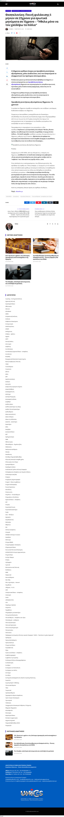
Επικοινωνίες (8, 492)
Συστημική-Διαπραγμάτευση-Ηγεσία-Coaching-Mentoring (20, 678)
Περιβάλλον (8, 610)
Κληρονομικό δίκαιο (10, 547)
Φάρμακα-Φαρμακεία (11, 708)
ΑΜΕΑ (7, 314)
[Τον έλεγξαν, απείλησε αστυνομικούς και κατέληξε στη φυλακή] (18, 272)
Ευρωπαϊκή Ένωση (10, 507)
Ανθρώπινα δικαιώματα (11, 321)
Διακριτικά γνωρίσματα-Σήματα (13, 386)
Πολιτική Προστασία (10, 625)
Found (1, 816)
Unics (11, 29)
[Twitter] (7, 72)
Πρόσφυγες (8, 637)
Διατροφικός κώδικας (10, 399)
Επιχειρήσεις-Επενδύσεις (12, 497)
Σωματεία (8, 680)
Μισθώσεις (8, 570)
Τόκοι (6, 688)
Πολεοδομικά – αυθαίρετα (12, 620)
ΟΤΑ (6, 602)
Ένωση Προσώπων (10, 487)
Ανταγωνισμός (9, 324)
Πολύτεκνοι (8, 632)
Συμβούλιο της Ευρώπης (11, 657)
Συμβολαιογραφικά (10, 655)
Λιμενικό (7, 565)
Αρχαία (7, 336)
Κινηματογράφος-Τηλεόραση (13, 545)
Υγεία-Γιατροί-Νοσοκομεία (12, 698)
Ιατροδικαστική (9, 519)
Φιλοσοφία (8, 713)
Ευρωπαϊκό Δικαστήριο (11, 509)
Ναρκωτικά (8, 575)
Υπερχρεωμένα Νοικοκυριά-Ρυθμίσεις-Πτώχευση (18, 705)
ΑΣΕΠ (6, 339)
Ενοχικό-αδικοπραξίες (11, 484)
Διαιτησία (8, 384)
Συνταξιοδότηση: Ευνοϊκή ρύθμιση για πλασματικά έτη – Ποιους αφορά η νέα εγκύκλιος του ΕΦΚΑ (46, 257)
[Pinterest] (7, 80)
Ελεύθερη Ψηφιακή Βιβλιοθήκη (13, 457)
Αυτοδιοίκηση (9, 349)
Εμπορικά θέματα (9, 464)
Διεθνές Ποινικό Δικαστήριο (12, 409)
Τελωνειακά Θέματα (10, 685)
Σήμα (6, 650)
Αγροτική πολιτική (10, 301)
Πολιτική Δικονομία (10, 622)
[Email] (7, 84)
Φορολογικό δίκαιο (10, 715)
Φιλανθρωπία (9, 710)
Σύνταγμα (8, 672)
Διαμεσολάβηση (9, 389)
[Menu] (6, 4)
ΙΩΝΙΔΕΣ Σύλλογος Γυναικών (12, 534)
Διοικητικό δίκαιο (9, 432)
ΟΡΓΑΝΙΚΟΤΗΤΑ (9, 600)
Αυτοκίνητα (8, 354)
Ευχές (7, 512)
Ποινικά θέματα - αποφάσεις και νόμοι (21, 10)
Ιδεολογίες (8, 522)
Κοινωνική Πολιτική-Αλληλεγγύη (14, 550)
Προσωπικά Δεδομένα (11, 640)
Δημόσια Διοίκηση (10, 379)
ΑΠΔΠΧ (7, 329)
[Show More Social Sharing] (20, 33)
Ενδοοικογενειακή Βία (11, 474)
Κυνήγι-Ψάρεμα (9, 557)
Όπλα (6, 597)
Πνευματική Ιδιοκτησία (11, 615)
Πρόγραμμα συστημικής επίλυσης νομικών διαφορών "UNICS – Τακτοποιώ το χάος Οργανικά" (29, 635)
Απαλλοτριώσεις (9, 326)
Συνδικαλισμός (9, 662)
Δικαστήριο (8, 424)
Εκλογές (7, 452)
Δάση (6, 374)
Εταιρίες (7, 504)
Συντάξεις (8, 675)
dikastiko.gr (19, 191)
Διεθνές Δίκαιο (9, 404)
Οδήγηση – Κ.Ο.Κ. (10, 587)
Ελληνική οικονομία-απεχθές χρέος (14, 459)
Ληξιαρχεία (8, 562)
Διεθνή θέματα (9, 411)
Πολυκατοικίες (9, 630)
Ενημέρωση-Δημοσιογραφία (12, 479)
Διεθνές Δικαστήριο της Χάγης (13, 406)
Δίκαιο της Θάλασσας (11, 419)
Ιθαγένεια (8, 524)
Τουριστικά (8, 690)
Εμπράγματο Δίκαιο (10, 467)
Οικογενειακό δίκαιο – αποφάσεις (14, 592)
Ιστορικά (7, 532)
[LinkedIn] (7, 76)
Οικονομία (8, 595)
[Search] (58, 4)
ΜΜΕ (6, 572)
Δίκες (6, 427)
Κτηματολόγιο (9, 555)
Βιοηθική (7, 356)
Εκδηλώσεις (8, 447)
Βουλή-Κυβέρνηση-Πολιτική (12, 361)
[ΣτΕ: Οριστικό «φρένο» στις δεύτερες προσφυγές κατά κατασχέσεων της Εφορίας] (18, 245)
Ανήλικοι (8, 10)
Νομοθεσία (8, 585)
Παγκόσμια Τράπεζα (10, 605)
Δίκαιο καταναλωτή (10, 414)
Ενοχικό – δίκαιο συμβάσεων (12, 482)
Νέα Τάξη (7, 580)
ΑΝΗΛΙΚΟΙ (8, 196)
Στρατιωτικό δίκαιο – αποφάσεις (13, 652)
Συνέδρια (7, 665)
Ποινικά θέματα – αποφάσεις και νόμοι (15, 617)
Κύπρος (7, 560)
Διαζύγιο (7, 381)
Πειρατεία (8, 607)
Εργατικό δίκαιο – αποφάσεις (12, 499)
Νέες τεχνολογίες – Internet (12, 582)
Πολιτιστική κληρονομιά (11, 627)
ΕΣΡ (6, 502)
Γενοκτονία (8, 369)
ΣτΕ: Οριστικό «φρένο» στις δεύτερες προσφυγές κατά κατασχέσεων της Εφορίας (17, 257)
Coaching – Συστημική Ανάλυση (13, 299)
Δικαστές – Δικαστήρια (11, 422)
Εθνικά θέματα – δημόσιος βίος (13, 444)
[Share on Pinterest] (17, 33)
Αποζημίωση (8, 331)
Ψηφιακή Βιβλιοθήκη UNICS (12, 723)
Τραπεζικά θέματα (10, 693)
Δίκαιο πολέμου (9, 417)
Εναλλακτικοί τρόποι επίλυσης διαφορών (16, 469)
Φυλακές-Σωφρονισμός (11, 718)
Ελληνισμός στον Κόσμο (11, 462)
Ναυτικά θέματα (9, 577)
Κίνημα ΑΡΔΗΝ (9, 542)
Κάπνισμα (8, 539)
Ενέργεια (7, 477)
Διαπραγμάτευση (9, 391)
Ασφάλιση (8, 346)
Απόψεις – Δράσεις (10, 334)
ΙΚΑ (6, 527)
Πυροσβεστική (9, 647)
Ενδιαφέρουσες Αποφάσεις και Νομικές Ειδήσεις (18, 472)
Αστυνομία (8, 344)
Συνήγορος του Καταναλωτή (12, 667)
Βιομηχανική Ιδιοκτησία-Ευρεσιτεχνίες (15, 359)
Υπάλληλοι (8, 703)
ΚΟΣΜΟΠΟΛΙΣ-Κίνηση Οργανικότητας (15, 552)
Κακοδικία (8, 537)
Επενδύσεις (8, 489)
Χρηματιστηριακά (10, 720)
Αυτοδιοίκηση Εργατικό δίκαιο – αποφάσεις (16, 351)
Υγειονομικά (8, 700)
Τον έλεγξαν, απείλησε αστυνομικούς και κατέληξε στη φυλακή (17, 282)
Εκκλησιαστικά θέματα (11, 449)
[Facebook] (7, 68)
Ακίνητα (7, 309)
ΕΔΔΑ (6, 439)
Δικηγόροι (8, 429)
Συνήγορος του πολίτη (11, 670)
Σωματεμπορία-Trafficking (12, 683)
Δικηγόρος (16, 196)
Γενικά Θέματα (9, 366)
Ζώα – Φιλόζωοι (9, 514)
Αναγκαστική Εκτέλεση (11, 316)
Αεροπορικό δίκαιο (10, 304)
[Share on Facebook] (12, 33)
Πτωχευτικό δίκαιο (10, 645)
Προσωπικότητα (9, 642)
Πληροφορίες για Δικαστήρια (12, 612)
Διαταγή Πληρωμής (10, 396)
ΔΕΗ (6, 376)
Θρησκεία (8, 517)
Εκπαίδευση (8, 454)
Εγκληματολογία (9, 437)
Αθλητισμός (8, 306)
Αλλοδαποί (8, 311)
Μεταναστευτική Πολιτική (12, 567)
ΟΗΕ (6, 590)
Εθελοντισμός (9, 442)
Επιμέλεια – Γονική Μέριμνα (12, 494)
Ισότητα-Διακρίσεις (10, 529)
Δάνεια (7, 371)
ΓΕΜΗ (6, 364)
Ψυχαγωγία (8, 725)
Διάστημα (8, 394)
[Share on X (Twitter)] (14, 33)
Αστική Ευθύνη (9, 341)
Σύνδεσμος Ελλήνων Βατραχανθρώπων (15, 660)
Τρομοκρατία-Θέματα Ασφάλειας (14, 695)
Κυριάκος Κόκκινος (25, 196)
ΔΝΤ (6, 434)
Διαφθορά (8, 401)
